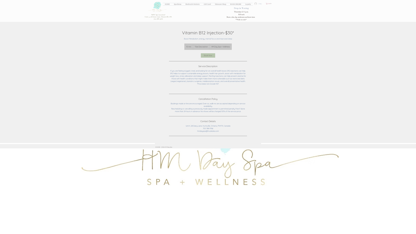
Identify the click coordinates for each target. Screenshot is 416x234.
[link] (208, 55)
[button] (269, 3)
